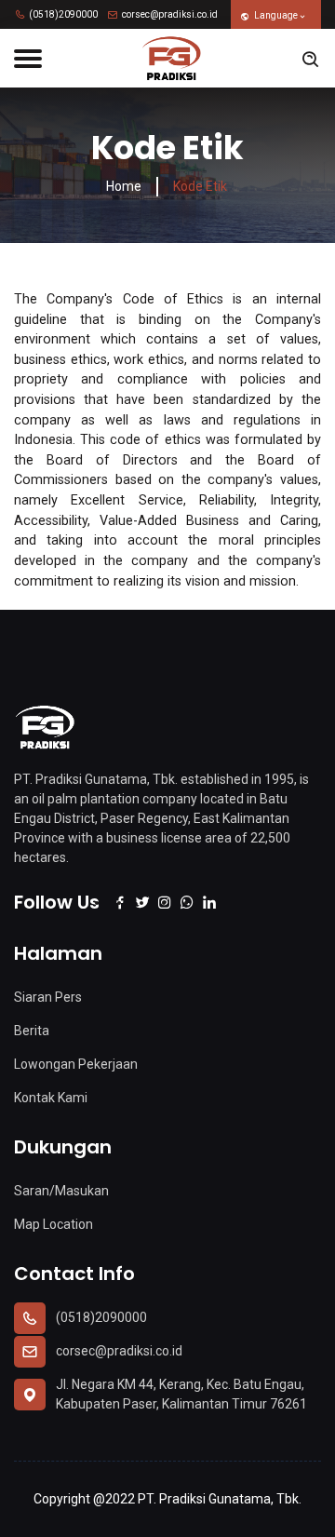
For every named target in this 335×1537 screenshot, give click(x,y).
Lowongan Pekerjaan (76, 1064)
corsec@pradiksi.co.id (169, 14)
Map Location (53, 1224)
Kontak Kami (50, 1097)
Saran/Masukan (61, 1190)
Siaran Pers (48, 997)
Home (123, 186)
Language (276, 15)
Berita (31, 1030)
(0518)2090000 (62, 14)
